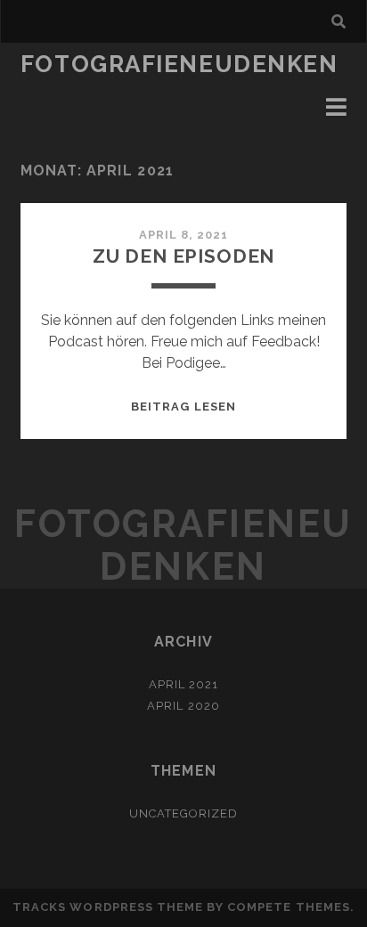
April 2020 (183, 705)
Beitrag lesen (183, 406)
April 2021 (183, 684)
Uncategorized (184, 813)
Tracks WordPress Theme (107, 907)
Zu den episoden (184, 256)
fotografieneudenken (179, 64)
